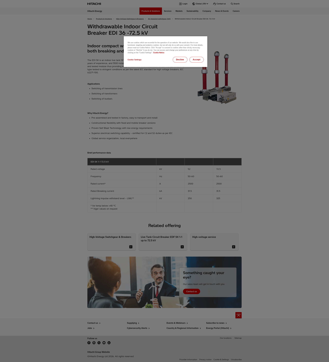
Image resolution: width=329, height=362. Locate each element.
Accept (196, 59)
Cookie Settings (134, 60)
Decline (180, 59)
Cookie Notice (158, 53)
